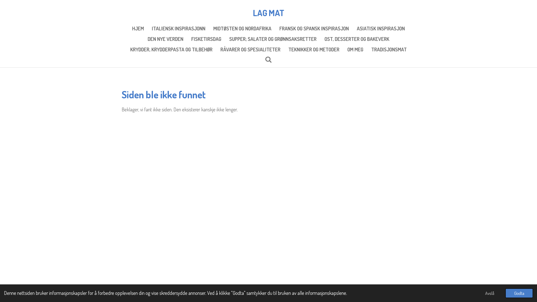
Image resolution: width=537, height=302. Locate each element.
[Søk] (268, 59)
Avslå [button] (489, 293)
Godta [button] (519, 293)
